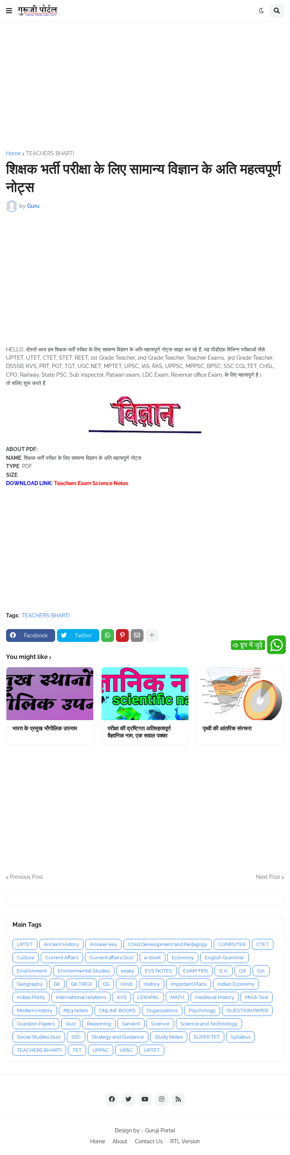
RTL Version (185, 1141)
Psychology (202, 1010)
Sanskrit (131, 1024)
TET (77, 1050)
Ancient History (61, 944)
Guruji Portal (160, 1130)
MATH (177, 997)
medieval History (214, 997)
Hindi (126, 984)
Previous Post (26, 877)
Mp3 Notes (75, 1010)
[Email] (137, 635)
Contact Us (149, 1141)
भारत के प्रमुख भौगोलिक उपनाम (44, 728)
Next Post (268, 877)
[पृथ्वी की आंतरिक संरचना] (240, 693)
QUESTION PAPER (247, 1010)
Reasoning (99, 1024)
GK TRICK (81, 984)
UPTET (25, 944)
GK (57, 984)
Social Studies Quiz (38, 1037)
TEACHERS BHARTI (50, 153)
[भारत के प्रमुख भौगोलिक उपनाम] (49, 693)
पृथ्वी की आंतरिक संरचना (227, 728)
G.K (242, 971)
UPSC (126, 1050)
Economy (183, 957)
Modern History (34, 1010)
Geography (30, 984)
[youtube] (145, 1099)
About (120, 1141)
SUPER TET (207, 1037)
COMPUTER (231, 944)
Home (13, 153)
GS (106, 984)
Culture (25, 957)
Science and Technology (209, 1024)
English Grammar (224, 957)
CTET (262, 944)
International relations (81, 997)
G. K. (223, 971)
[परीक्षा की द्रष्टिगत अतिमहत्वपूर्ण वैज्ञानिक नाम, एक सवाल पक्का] (145, 693)
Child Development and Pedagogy (167, 944)
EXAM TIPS (195, 971)
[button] (9, 11)
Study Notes (169, 1037)
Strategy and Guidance (118, 1037)
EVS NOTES (158, 971)
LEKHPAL (148, 997)
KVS (121, 997)
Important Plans (189, 984)
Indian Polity (31, 997)
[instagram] (161, 1099)
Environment (32, 971)
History (151, 984)
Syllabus (240, 1037)
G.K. (261, 971)
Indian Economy (236, 984)
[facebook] (111, 1099)
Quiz (71, 1024)
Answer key (103, 944)
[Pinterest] (122, 635)
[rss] (178, 1099)
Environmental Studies (84, 971)
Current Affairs (62, 957)
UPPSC (101, 1050)
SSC (76, 1037)
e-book (152, 957)
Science (160, 1024)
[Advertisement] (145, 86)
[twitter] (128, 1099)
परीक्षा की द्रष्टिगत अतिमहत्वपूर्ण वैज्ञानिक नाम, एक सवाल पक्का (139, 732)
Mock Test (256, 997)
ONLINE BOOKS (117, 1010)
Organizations (162, 1010)
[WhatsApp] (107, 635)
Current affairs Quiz (111, 957)
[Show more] (151, 635)
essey (127, 971)
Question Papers (36, 1024)
